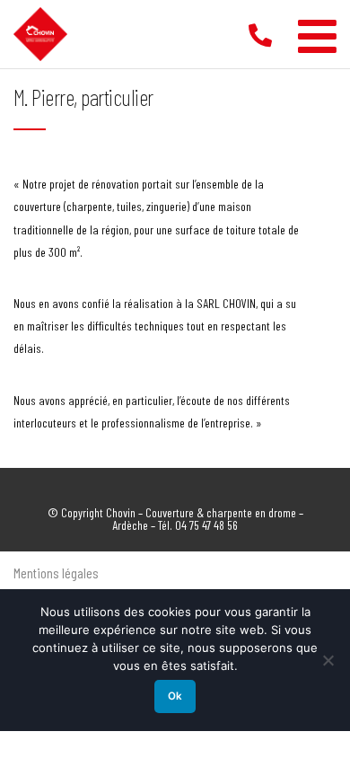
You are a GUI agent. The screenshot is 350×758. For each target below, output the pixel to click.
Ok (175, 696)
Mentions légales (56, 572)
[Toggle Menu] (317, 29)
